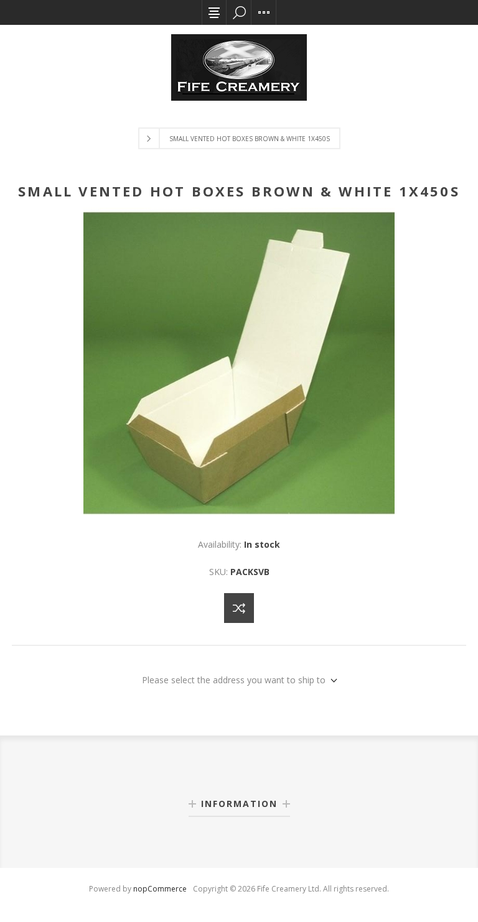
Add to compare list (239, 608)
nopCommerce (160, 888)
